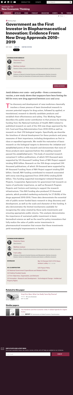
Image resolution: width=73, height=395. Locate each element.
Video (26, 13)
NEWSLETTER (25, 2)
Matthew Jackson (19, 66)
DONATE (38, 2)
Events (54, 13)
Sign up (60, 354)
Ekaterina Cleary (19, 60)
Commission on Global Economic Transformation (45, 314)
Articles (18, 13)
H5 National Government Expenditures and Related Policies (27, 270)
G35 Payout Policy (44, 268)
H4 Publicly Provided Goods (16, 273)
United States (27, 47)
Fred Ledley (17, 72)
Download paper (59, 86)
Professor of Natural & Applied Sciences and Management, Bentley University (34, 74)
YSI (62, 13)
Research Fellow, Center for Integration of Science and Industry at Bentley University (37, 68)
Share (61, 16)
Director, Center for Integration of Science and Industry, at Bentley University (34, 76)
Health (16, 47)
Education (45, 13)
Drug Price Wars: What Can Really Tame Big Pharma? (39, 294)
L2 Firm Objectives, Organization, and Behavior (23, 276)
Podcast (35, 13)
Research (7, 13)
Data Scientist (17, 62)
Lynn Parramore (32, 296)
